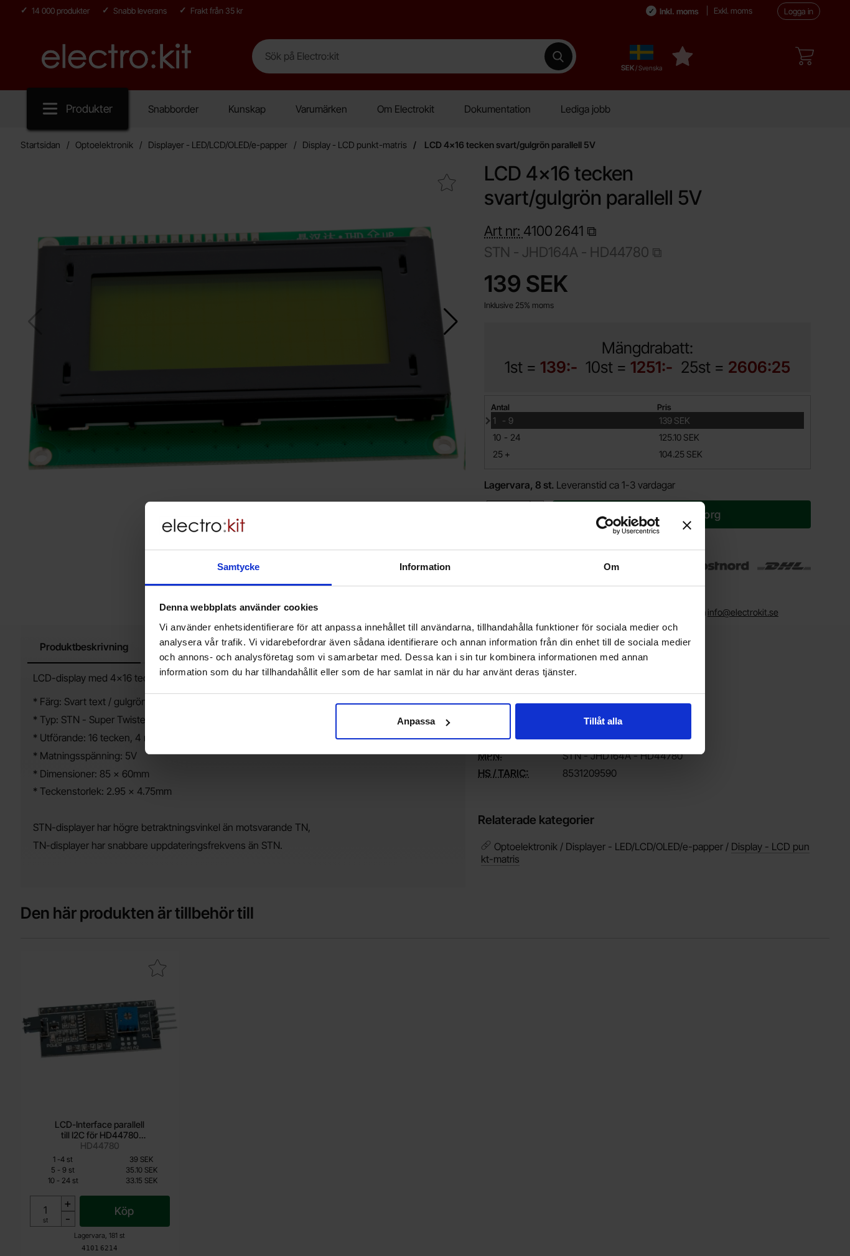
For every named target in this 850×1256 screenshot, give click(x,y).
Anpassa (416, 721)
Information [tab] (425, 566)
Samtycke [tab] (238, 566)
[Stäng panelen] (687, 525)
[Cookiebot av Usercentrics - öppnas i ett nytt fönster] (605, 525)
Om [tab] (611, 566)
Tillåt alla (603, 721)
